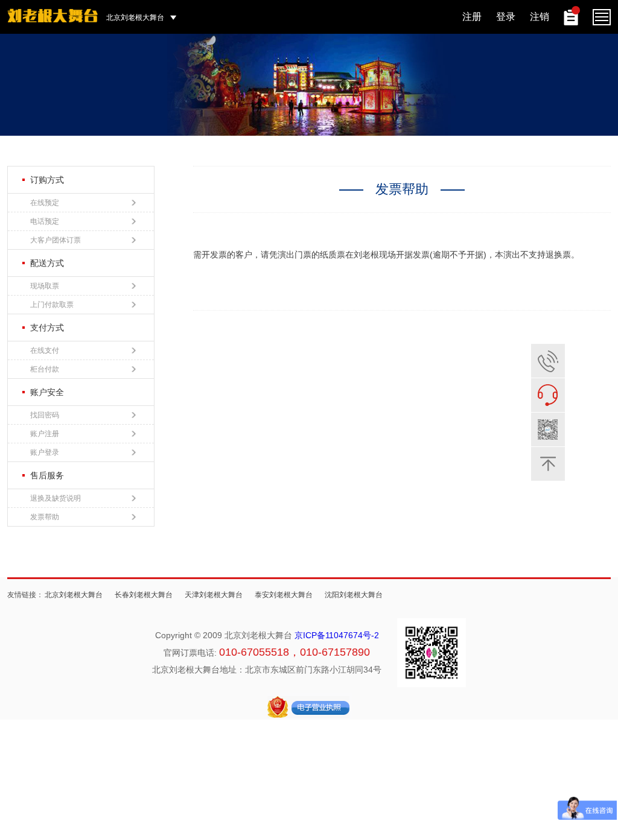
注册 (472, 16)
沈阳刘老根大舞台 (354, 595)
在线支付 (44, 350)
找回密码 (44, 415)
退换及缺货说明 (55, 498)
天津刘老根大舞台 (214, 595)
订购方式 (47, 180)
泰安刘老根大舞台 (284, 595)
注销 (539, 16)
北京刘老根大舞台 (74, 595)
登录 (505, 16)
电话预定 (44, 221)
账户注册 (44, 433)
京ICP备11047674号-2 (337, 635)
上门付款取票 (52, 304)
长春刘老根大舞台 (144, 595)
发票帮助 (44, 517)
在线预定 (44, 202)
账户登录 (44, 452)
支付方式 (47, 327)
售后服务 (47, 475)
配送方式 (47, 263)
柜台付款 (44, 369)
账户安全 (47, 392)
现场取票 (44, 286)
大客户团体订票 (55, 240)
